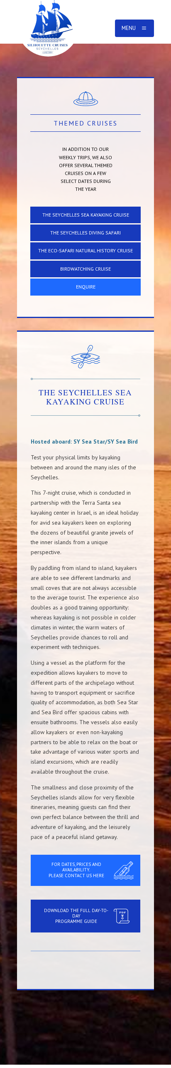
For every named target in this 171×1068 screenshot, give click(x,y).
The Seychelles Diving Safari (85, 232)
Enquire (85, 287)
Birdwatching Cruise (85, 269)
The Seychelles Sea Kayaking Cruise (85, 215)
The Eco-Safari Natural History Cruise (85, 250)
